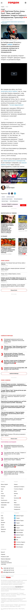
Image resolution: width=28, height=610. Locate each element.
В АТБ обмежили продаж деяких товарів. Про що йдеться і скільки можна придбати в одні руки (13, 407)
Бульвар (4, 236)
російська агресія (10, 196)
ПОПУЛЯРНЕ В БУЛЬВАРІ (8, 442)
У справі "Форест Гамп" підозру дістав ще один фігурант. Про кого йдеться (13, 391)
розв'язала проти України (9, 91)
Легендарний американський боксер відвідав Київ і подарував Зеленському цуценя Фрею (14, 340)
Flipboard (18, 537)
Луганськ (3, 531)
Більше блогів (14, 290)
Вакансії (3, 552)
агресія (3, 196)
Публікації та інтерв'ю (19, 486)
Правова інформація (5, 558)
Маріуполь (3, 529)
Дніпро (2, 527)
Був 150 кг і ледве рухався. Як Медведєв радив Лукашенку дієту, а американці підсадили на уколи (14, 362)
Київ (2, 515)
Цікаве (2, 507)
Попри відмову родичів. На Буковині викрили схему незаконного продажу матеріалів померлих (12, 420)
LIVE (15, 495)
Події (7, 6)
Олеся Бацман (19, 532)
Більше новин (14, 438)
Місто (2, 512)
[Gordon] (13, 3)
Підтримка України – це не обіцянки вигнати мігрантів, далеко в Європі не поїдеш (13, 285)
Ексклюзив (16, 498)
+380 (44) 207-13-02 (8, 570)
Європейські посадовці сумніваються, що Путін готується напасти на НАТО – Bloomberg (13, 402)
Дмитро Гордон (5, 201)
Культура (3, 495)
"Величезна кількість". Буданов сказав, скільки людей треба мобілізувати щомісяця (13, 430)
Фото (15, 500)
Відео (15, 502)
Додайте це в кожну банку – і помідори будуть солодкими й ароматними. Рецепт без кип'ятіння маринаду (8, 249)
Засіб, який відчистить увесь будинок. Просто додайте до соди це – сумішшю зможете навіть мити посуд (14, 473)
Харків (2, 524)
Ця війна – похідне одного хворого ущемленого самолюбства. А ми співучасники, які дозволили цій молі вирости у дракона (7, 228)
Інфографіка (4, 504)
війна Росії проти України (7, 198)
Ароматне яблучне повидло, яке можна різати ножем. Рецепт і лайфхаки (14, 459)
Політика (3, 486)
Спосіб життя (4, 500)
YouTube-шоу (17, 507)
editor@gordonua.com (8, 572)
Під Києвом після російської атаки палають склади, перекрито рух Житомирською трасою (13, 425)
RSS (17, 539)
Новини (2, 481)
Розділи (16, 481)
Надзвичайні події (5, 502)
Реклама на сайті (5, 556)
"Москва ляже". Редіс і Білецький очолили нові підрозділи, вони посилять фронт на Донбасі (15, 348)
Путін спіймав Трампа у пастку (11, 273)
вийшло (10, 44)
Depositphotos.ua (19, 586)
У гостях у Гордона (18, 488)
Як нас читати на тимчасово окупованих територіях (6, 563)
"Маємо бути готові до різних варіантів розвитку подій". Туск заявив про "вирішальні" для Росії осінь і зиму (13, 396)
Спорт (2, 493)
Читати (23, 205)
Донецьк (3, 522)
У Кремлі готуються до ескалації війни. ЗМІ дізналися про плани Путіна (15, 368)
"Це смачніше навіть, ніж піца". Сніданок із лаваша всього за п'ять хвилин (15, 453)
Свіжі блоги (5, 260)
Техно (2, 498)
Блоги (9, 233)
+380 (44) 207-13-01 (8, 568)
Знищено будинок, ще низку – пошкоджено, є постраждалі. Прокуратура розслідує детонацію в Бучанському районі (14, 385)
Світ (2, 491)
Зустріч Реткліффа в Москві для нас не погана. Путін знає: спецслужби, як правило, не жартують (13, 279)
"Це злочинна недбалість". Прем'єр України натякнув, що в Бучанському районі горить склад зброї (12, 413)
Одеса (2, 520)
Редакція (3, 554)
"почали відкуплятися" (16, 105)
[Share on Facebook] (9, 194)
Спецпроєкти (17, 509)
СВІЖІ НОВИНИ (5, 380)
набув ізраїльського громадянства (14, 161)
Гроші (2, 488)
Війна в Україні (4, 484)
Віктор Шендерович (18, 198)
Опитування (17, 504)
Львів (2, 517)
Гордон (2, 6)
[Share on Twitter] (12, 194)
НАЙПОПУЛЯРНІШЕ (7, 335)
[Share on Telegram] (15, 194)
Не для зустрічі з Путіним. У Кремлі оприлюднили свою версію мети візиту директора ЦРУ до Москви (14, 355)
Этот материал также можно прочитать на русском (13, 22)
